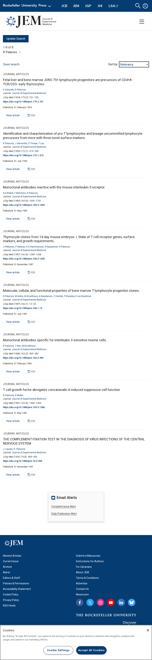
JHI (100, 6)
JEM (76, 6)
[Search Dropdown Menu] (138, 6)
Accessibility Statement (17, 588)
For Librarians (84, 566)
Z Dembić (58, 296)
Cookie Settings (58, 650)
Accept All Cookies (91, 650)
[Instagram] (100, 602)
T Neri (18, 346)
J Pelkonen (8, 246)
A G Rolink (8, 193)
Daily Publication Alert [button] (64, 513)
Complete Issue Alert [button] (63, 506)
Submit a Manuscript (88, 555)
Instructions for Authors (90, 561)
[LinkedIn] (121, 602)
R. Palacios (19, 449)
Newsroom (82, 594)
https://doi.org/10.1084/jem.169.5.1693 (24, 205)
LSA (112, 6)
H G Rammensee (35, 246)
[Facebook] (79, 602)
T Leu (41, 143)
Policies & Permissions (16, 583)
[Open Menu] (27, 6)
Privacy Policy (11, 600)
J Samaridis (21, 143)
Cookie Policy (10, 594)
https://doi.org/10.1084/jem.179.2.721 (23, 101)
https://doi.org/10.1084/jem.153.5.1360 (24, 407)
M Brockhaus (31, 296)
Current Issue (11, 561)
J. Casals (8, 449)
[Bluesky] (131, 602)
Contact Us (82, 588)
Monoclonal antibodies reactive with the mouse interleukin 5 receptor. (54, 187)
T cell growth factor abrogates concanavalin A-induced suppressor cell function (61, 390)
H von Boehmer (83, 296)
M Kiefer (19, 296)
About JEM (82, 572)
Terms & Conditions (87, 577)
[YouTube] (111, 602)
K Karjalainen (51, 246)
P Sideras (20, 246)
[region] (76, 642)
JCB (64, 6)
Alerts (6, 572)
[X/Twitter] (90, 602)
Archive (7, 566)
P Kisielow (69, 296)
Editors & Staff (11, 577)
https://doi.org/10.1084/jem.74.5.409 (22, 461)
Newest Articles (12, 555)
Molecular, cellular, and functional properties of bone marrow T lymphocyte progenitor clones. (71, 291)
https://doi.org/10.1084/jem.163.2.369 (23, 358)
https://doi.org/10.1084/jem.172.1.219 (23, 155)
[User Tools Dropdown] (145, 6)
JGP (88, 6)
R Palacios (20, 89)
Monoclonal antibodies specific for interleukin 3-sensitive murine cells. (55, 340)
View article (11, 116)
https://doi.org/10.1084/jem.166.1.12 (22, 308)
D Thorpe (32, 143)
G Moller (19, 395)
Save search (11, 64)
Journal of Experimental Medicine (29, 93)
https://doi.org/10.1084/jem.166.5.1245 (24, 258)
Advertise (81, 583)
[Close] (20, 52)
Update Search (14, 39)
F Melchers (20, 193)
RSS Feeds (9, 605)
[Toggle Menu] (142, 22)
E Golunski (8, 89)
